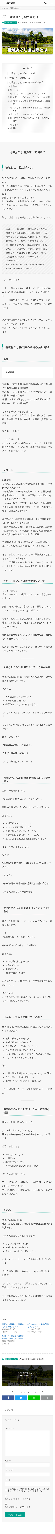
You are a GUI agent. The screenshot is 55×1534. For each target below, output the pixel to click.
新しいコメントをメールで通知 (17, 1499)
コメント (10, 1428)
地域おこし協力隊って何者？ (23, 73)
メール (9, 1470)
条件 (15, 86)
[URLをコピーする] (47, 1397)
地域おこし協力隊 (37, 1359)
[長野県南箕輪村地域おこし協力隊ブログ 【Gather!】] (10, 3)
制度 (27, 1359)
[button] (8, 1397)
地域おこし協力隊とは (20, 78)
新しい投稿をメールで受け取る (17, 1507)
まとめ (16, 124)
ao (23, 1359)
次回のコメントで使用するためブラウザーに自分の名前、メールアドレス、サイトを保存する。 (28, 1490)
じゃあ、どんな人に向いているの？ (28, 114)
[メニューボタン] (52, 3)
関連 (15, 128)
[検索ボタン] (46, 3)
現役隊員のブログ (10, 22)
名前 (8, 1461)
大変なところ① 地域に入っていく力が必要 (31, 97)
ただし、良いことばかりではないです (29, 93)
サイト (7, 1480)
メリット (16, 90)
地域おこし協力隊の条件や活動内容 (26, 82)
